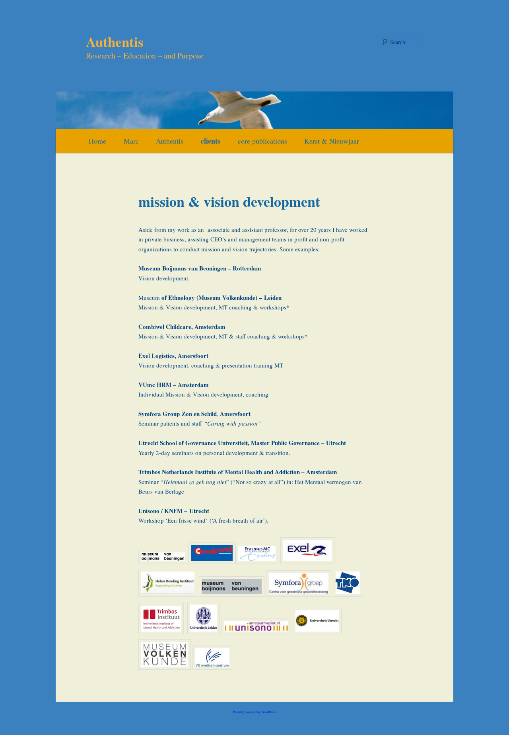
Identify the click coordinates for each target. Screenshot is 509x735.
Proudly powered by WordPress (254, 712)
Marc (131, 141)
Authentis (115, 41)
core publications (262, 141)
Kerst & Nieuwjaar (331, 141)
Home (97, 141)
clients (210, 141)
